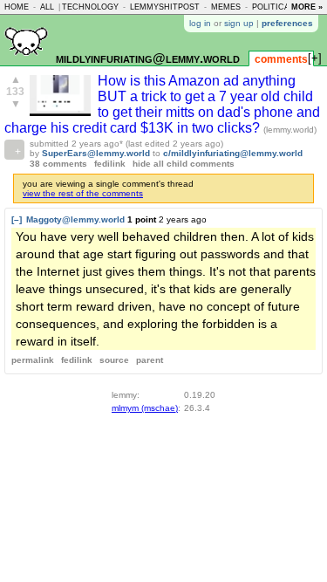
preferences (287, 23)
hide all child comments (184, 163)
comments (281, 59)
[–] (16, 219)
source (114, 360)
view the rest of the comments (83, 193)
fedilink (110, 163)
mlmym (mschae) (145, 408)
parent (149, 360)
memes (226, 7)
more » (307, 7)
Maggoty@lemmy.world (75, 219)
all (47, 7)
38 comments (58, 163)
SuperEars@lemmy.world (96, 153)
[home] (26, 62)
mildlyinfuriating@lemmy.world (148, 58)
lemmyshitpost (165, 7)
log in (200, 23)
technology (90, 7)
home (16, 7)
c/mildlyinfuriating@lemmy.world (233, 153)
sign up (239, 23)
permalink (32, 360)
